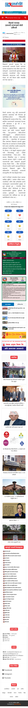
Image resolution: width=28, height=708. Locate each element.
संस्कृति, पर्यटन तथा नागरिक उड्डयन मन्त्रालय (13, 583)
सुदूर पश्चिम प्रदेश (8, 608)
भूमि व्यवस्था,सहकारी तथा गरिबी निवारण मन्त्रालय (13, 589)
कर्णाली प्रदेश (7, 610)
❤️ (19, 215)
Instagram (8, 674)
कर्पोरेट (22, 688)
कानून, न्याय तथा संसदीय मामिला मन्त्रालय (12, 567)
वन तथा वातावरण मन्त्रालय (9, 596)
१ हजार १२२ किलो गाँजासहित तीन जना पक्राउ (16, 313)
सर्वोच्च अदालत (7, 603)
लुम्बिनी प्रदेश (7, 612)
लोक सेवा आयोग (7, 551)
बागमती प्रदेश (7, 617)
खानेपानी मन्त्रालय (8, 601)
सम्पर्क (14, 647)
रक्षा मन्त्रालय (7, 564)
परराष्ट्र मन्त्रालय (8, 562)
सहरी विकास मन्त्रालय (8, 592)
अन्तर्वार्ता (13, 688)
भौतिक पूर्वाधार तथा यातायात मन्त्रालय (11, 571)
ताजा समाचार (8, 304)
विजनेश (19, 692)
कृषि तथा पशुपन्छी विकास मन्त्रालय (11, 578)
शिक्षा (25, 692)
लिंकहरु (14, 685)
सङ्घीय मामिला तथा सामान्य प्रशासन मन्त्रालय (13, 555)
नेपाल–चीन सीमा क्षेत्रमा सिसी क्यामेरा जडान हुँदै (16, 317)
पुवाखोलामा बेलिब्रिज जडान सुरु (13, 322)
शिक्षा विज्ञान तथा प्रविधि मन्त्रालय (11, 576)
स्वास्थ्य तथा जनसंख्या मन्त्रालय (10, 574)
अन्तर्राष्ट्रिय (6, 688)
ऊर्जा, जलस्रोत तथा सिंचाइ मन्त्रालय (11, 580)
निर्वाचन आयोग (7, 605)
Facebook (8, 670)
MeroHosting (17, 704)
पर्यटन (15, 692)
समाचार (11, 696)
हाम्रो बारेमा (14, 629)
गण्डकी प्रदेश (7, 615)
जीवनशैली (10, 692)
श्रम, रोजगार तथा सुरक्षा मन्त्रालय (11, 594)
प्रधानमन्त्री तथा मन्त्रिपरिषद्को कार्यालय (12, 553)
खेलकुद (3, 692)
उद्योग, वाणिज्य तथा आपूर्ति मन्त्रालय (11, 585)
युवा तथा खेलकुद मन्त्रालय (9, 599)
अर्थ (18, 688)
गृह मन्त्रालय (7, 558)
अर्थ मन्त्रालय (7, 560)
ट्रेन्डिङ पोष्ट (20, 304)
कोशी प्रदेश (7, 621)
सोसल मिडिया (14, 666)
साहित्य (16, 696)
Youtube (7, 678)
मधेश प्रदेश (7, 619)
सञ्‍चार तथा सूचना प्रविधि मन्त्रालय (11, 569)
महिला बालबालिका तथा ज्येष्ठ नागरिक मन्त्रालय (13, 587)
